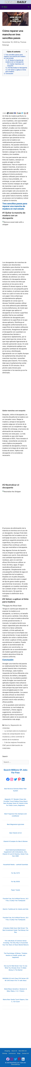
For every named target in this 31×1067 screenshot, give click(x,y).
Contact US (25, 1053)
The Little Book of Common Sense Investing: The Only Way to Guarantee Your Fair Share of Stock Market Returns (15, 943)
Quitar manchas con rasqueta (15, 65)
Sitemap (4, 1053)
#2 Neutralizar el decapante (17, 68)
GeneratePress (15, 1064)
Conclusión (9, 73)
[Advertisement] (15, 94)
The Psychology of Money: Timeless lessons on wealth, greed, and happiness (15, 955)
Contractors (12, 1053)
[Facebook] (8, 779)
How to (7, 725)
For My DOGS (15, 881)
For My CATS (15, 873)
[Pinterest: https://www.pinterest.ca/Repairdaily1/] (19, 779)
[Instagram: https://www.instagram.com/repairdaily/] (12, 779)
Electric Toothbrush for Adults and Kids (15, 909)
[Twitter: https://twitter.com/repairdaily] (15, 779)
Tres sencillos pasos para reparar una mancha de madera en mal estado (14, 56)
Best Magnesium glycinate (15, 824)
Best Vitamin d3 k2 (15, 833)
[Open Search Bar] (28, 7)
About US (14, 1051)
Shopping (7, 1051)
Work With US (23, 1051)
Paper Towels (15, 890)
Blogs (18, 1053)
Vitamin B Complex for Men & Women (15, 841)
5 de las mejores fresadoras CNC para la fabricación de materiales (14, 745)
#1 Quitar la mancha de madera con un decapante (14, 61)
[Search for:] (15, 762)
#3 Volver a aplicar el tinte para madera (15, 70)
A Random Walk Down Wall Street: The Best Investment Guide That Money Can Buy (15, 930)
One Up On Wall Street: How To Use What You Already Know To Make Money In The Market (15, 968)
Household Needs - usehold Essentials (15, 864)
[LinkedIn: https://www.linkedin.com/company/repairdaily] (23, 779)
